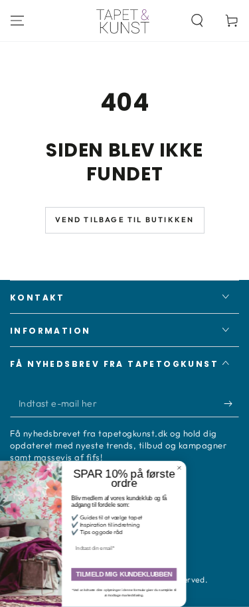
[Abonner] (231, 404)
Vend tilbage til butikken (125, 219)
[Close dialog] (201, 468)
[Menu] (17, 20)
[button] (197, 20)
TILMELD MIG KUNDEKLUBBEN (145, 574)
